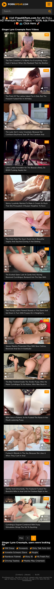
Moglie (35, 552)
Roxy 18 (29, 557)
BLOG (37, 574)
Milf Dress (9, 548)
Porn (18, 4)
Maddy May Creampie (34, 561)
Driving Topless (12, 561)
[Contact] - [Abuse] (23, 574)
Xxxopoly (23, 548)
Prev (21, 538)
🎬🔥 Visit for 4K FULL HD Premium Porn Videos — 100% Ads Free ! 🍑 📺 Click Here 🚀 (27, 21)
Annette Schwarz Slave (16, 552)
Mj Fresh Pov (43, 557)
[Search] (49, 11)
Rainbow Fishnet (13, 557)
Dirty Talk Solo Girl (41, 548)
